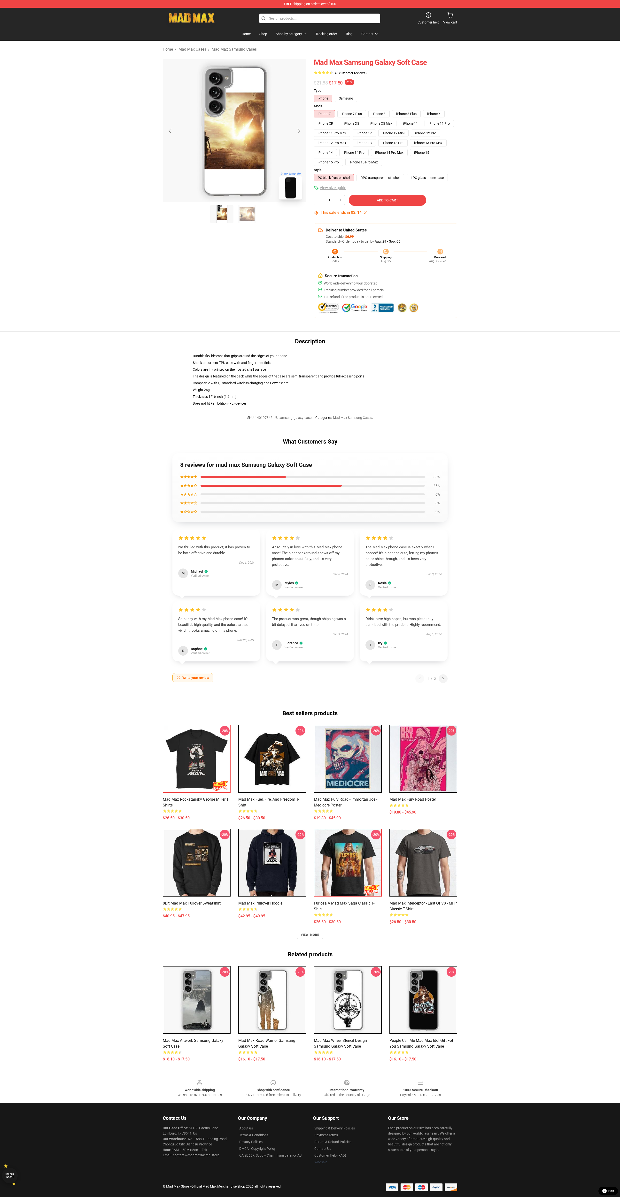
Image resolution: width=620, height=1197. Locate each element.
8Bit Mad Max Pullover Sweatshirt (192, 903)
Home (168, 49)
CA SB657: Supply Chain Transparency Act (270, 1155)
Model (319, 106)
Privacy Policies (251, 1142)
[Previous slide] (170, 131)
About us (246, 1128)
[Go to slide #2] (247, 214)
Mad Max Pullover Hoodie (260, 903)
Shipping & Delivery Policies (334, 1128)
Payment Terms (326, 1135)
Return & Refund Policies (332, 1142)
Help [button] (611, 1191)
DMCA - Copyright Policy (257, 1149)
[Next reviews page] (443, 678)
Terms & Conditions (253, 1135)
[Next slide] (299, 131)
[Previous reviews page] (419, 678)
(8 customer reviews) (351, 73)
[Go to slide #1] (221, 214)
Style (318, 170)
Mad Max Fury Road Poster (412, 799)
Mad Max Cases (192, 49)
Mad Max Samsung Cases (234, 49)
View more (310, 934)
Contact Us (322, 1149)
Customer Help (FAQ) (330, 1155)
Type (317, 90)
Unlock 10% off (10, 1175)
